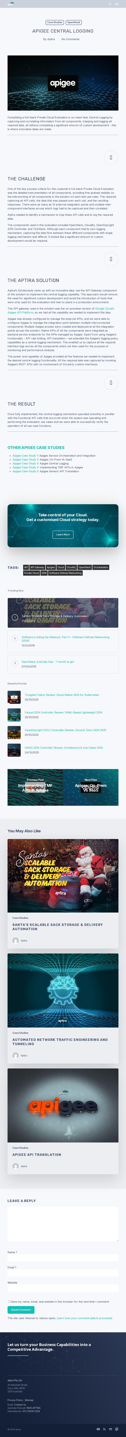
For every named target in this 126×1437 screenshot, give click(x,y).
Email (12, 1267)
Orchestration (101, 567)
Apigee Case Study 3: (25, 463)
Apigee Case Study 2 (25, 459)
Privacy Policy (15, 1400)
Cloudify (71, 567)
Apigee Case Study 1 (25, 455)
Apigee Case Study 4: (25, 467)
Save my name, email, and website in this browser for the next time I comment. (60, 1301)
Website (12, 1282)
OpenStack (73, 22)
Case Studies (54, 22)
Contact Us (20, 1404)
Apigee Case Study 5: (25, 471)
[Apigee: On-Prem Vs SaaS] (90, 787)
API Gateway (37, 567)
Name (12, 1252)
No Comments (70, 39)
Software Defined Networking (65, 573)
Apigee (51, 567)
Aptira (51, 39)
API (26, 567)
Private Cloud (31, 573)
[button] (116, 4)
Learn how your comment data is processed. (85, 1318)
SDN (44, 573)
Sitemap (28, 1400)
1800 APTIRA (34, 1408)
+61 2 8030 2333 (31, 1411)
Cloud (61, 567)
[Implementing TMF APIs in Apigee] (35, 787)
